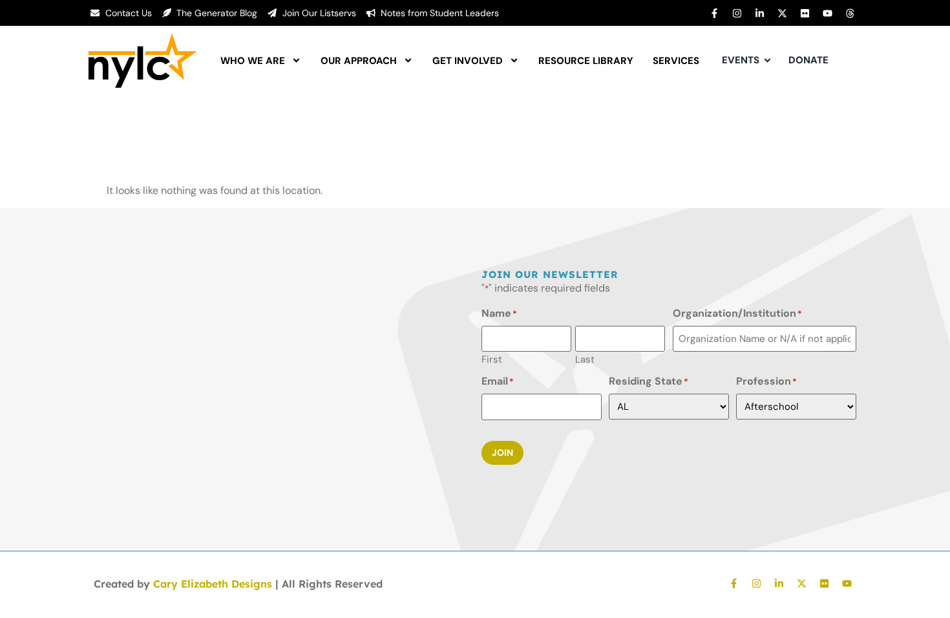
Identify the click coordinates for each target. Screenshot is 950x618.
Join (502, 452)
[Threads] (850, 13)
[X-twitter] (782, 13)
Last (585, 359)
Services (676, 60)
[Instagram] (736, 13)
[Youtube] (827, 13)
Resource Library (585, 60)
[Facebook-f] (714, 13)
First (491, 359)
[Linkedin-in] (759, 13)
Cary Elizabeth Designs (212, 583)
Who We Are (252, 60)
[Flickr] (804, 13)
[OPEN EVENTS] (767, 60)
